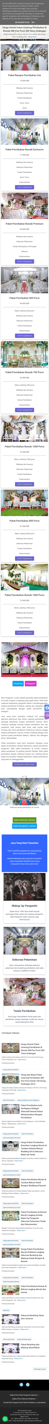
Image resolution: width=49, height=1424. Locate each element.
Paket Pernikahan (8, 1100)
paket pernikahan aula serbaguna (28, 1100)
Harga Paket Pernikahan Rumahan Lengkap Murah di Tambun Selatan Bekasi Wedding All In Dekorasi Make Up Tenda (34, 1148)
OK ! (33, 22)
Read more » (32, 37)
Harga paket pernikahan (10, 1069)
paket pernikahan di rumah (11, 1138)
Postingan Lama (40, 1369)
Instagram (30, 683)
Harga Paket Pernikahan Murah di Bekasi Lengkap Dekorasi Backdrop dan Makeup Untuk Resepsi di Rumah (32, 1255)
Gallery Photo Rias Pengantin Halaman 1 (24, 1395)
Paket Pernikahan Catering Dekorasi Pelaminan (27, 1421)
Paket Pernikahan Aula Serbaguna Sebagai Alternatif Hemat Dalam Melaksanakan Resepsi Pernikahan (32, 1111)
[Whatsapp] (5, 1419)
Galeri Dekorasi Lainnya (24, 820)
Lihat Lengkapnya (24, 113)
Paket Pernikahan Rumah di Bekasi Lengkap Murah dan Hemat (34, 1289)
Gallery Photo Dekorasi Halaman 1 (24, 1399)
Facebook (18, 683)
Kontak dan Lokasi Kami (24, 764)
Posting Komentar (8, 1063)
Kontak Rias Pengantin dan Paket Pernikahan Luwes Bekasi (24, 1402)
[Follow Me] (28, 1385)
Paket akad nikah (8, 1339)
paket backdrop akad (24, 1339)
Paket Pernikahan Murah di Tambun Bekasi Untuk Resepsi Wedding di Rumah (33, 1182)
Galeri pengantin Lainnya (24, 826)
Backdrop (6, 1310)
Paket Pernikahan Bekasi (11, 1282)
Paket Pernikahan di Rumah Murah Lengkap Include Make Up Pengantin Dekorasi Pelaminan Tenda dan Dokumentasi (34, 1218)
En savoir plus (22, 22)
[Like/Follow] (21, 1385)
